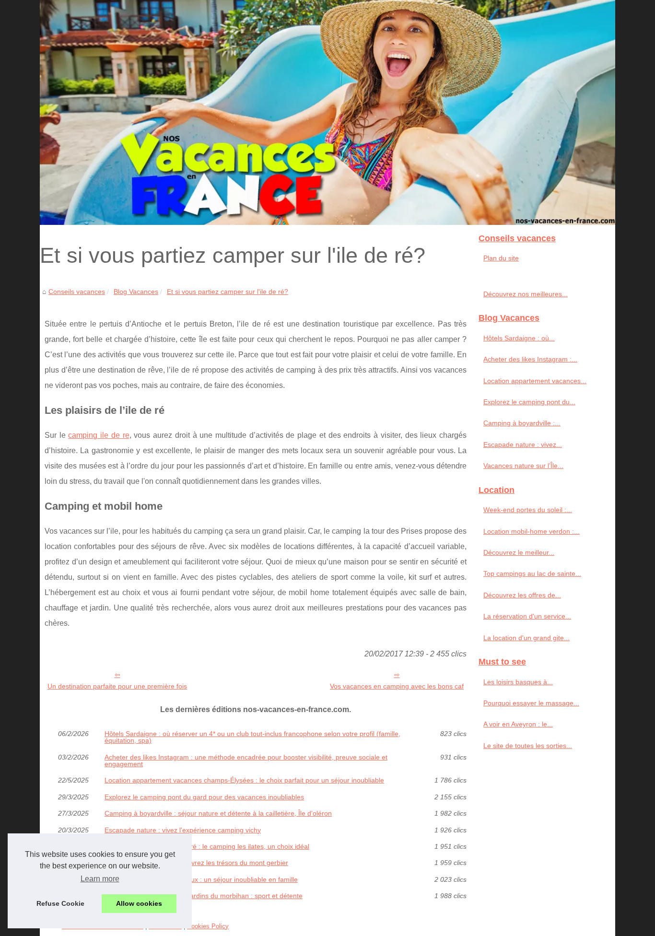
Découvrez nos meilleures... (525, 294)
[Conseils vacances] (327, 112)
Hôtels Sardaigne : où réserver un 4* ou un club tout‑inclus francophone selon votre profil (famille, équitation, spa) (252, 737)
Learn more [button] (100, 879)
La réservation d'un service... (527, 616)
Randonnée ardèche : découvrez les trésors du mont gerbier (196, 862)
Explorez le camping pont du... (529, 402)
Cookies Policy (208, 926)
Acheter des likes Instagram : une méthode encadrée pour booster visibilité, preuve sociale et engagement (246, 761)
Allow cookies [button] (139, 903)
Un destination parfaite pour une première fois (117, 686)
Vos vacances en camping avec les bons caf (397, 686)
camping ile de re (98, 435)
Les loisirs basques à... (518, 682)
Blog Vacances (136, 291)
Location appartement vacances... (534, 381)
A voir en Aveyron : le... (518, 724)
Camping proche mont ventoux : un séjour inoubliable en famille (201, 879)
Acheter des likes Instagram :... (530, 359)
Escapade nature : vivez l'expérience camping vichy (183, 830)
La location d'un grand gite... (526, 638)
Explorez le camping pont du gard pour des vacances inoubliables (204, 797)
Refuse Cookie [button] (60, 903)
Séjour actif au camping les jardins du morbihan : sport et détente (204, 895)
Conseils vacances (76, 291)
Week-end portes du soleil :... (527, 510)
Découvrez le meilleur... (518, 552)
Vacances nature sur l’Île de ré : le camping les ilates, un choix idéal (207, 846)
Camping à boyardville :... (522, 423)
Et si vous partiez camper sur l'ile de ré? (227, 291)
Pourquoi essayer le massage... (531, 703)
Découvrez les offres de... (522, 595)
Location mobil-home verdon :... (531, 531)
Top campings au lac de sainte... (532, 573)
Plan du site (501, 258)
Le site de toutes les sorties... (527, 745)
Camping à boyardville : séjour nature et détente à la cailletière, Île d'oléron (218, 813)
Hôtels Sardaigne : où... (519, 338)
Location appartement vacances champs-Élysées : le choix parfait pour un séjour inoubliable (244, 780)
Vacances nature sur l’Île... (523, 465)
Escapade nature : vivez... (522, 444)
